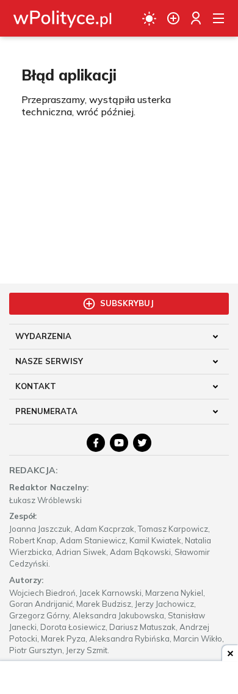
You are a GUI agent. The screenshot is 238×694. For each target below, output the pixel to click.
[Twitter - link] (142, 443)
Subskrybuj (127, 303)
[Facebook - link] (96, 443)
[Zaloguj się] (196, 18)
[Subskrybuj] (173, 18)
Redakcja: (33, 470)
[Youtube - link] (119, 443)
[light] (149, 18)
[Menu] (218, 18)
